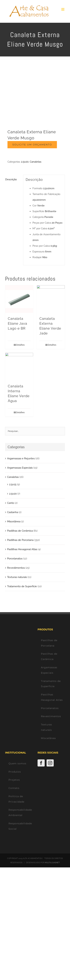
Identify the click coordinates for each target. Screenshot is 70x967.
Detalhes (20, 345)
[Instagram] (50, 762)
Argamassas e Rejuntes (21, 458)
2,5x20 (25, 161)
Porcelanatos (14, 558)
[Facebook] (41, 762)
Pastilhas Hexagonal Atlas (22, 549)
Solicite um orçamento (32, 144)
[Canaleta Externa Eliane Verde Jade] (51, 299)
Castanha (12, 512)
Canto (10, 502)
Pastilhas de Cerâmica (20, 530)
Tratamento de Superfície (22, 586)
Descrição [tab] (11, 179)
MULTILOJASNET (52, 863)
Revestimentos (16, 567)
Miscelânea (13, 521)
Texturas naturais (17, 577)
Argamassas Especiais (20, 467)
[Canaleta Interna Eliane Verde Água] (19, 366)
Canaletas (35, 161)
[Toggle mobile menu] (63, 9)
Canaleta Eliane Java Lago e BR (17, 323)
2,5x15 (12, 484)
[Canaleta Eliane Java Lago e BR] (19, 299)
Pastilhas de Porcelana (20, 540)
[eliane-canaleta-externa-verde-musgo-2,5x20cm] (35, 95)
